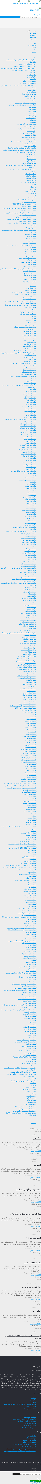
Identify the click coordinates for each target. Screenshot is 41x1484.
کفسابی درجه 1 (31, 945)
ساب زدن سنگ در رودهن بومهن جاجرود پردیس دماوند (19, 208)
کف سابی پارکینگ (30, 727)
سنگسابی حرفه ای (30, 516)
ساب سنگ (33, 286)
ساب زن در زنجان (30, 228)
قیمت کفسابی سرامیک (29, 701)
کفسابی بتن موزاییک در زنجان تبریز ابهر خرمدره (21, 865)
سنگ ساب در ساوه (30, 383)
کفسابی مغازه (32, 1033)
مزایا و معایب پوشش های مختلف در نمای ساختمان (20, 1068)
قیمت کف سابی (31, 682)
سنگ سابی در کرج (30, 430)
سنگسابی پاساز (31, 501)
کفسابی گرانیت (31, 1022)
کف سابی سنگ (31, 777)
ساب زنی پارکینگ (31, 238)
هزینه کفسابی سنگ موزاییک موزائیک (24, 1111)
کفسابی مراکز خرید (30, 1029)
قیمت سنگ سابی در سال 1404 (26, 676)
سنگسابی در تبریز (30, 523)
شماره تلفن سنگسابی (29, 639)
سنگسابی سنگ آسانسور (28, 561)
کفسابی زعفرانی (31, 962)
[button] (36, 1483)
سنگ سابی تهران (31, 404)
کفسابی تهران (31, 893)
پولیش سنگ (32, 113)
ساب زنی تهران (31, 240)
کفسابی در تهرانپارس (29, 923)
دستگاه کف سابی (31, 178)
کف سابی (33, 717)
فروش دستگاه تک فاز (29, 648)
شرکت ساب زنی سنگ (29, 622)
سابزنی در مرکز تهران (29, 344)
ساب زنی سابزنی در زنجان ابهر (26, 258)
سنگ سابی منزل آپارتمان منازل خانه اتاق (23, 471)
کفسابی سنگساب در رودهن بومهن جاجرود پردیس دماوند (18, 1009)
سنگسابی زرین (31, 546)
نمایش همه (32, 39)
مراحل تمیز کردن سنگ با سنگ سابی (25, 1214)
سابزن (34, 316)
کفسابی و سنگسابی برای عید (27, 1050)
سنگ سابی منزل (31, 469)
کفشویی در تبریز (31, 1061)
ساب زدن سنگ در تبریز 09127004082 (24, 204)
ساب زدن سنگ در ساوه (28, 210)
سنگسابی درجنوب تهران (28, 533)
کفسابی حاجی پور (30, 900)
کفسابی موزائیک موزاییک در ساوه (25, 1042)
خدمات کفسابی (31, 161)
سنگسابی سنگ (31, 559)
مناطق (34, 52)
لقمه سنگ (33, 1065)
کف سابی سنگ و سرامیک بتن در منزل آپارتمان (21, 788)
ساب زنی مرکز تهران (29, 281)
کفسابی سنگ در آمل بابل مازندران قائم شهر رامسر (20, 990)
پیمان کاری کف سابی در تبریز (27, 128)
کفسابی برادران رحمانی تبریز (27, 874)
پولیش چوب (32, 107)
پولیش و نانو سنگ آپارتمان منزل (26, 124)
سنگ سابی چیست (30, 408)
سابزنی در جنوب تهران (29, 331)
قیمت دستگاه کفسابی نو (28, 671)
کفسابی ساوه (32, 969)
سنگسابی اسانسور (30, 486)
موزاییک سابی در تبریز (29, 1076)
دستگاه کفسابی (31, 180)
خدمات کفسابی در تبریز (28, 163)
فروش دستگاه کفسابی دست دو (26, 661)
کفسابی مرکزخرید (30, 1031)
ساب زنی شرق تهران (29, 271)
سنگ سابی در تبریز (30, 415)
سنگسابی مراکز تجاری (29, 598)
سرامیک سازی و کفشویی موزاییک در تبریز (23, 376)
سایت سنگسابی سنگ (29, 370)
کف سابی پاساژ (31, 729)
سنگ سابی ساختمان (29, 436)
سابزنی (34, 318)
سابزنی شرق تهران (30, 348)
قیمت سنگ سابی (31, 673)
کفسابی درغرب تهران (29, 956)
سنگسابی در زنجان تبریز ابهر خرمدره (24, 527)
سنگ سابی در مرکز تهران (28, 432)
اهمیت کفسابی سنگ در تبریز (27, 83)
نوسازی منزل (32, 1093)
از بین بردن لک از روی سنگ (27, 64)
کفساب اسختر (31, 818)
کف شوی (33, 813)
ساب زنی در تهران (30, 249)
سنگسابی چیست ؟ (30, 514)
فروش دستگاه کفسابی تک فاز (27, 656)
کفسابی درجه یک (31, 947)
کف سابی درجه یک (30, 766)
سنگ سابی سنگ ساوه (29, 447)
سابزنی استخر (31, 322)
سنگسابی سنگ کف (30, 574)
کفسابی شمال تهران (29, 1014)
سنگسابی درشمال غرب (29, 542)
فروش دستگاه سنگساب (28, 650)
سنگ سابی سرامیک (30, 439)
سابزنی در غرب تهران (29, 340)
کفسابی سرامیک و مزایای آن (27, 977)
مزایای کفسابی (31, 1070)
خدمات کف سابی (31, 159)
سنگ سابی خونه (31, 413)
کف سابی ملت (31, 805)
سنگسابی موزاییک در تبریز (28, 613)
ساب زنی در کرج (31, 256)
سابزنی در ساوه (31, 333)
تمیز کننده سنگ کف (30, 144)
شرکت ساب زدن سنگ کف (28, 620)
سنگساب (33, 475)
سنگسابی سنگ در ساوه (28, 566)
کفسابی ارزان (32, 837)
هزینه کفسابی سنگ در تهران (27, 1109)
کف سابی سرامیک (30, 773)
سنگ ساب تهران (31, 380)
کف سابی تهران (31, 734)
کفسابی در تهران (31, 921)
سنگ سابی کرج (31, 458)
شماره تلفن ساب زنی (29, 635)
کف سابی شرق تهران (29, 790)
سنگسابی (33, 482)
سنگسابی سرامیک (30, 555)
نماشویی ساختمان (30, 1091)
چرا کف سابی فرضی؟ (31, 1287)
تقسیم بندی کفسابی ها (29, 1427)
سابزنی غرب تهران (30, 357)
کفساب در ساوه (31, 822)
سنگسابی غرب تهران (29, 592)
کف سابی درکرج (31, 768)
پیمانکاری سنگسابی (30, 135)
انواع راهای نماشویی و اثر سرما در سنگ (23, 70)
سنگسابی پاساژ (31, 503)
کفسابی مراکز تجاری (29, 1027)
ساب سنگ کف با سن (29, 296)
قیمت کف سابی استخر (29, 684)
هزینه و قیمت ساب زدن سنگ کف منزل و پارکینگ (21, 1113)
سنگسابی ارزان (31, 484)
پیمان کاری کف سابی (29, 126)
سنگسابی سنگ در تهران (28, 564)
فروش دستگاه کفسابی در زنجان (26, 658)
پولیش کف (33, 120)
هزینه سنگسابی (31, 1098)
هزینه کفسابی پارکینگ (29, 1104)
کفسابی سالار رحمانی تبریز (27, 966)
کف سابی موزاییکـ (30, 809)
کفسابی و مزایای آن (30, 1053)
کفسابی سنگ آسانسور (29, 986)
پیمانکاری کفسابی (30, 139)
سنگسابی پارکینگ (30, 499)
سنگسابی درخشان (30, 536)
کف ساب (33, 714)
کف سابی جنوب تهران (29, 736)
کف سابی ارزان (31, 719)
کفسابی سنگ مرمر (30, 1003)
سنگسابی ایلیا (32, 495)
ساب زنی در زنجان (30, 251)
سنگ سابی (32, 389)
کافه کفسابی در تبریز (29, 712)
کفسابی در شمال (31, 934)
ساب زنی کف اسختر (30, 279)
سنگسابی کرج (32, 594)
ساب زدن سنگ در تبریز (29, 202)
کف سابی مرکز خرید (29, 803)
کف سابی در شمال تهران (28, 755)
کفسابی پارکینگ (31, 878)
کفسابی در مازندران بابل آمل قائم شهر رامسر (21, 941)
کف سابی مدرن (31, 798)
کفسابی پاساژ (32, 885)
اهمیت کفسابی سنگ (29, 81)
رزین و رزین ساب (30, 191)
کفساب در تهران (31, 820)
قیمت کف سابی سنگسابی (28, 689)
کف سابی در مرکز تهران (28, 760)
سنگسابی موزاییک (30, 611)
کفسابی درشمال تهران (29, 953)
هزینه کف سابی (31, 1100)
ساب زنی (33, 232)
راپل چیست (32, 184)
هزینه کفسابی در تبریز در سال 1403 (25, 1106)
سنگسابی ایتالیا (31, 492)
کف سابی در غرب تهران (28, 757)
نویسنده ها (33, 37)
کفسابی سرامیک (31, 971)
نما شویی (33, 1083)
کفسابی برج (32, 876)
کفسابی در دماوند (30, 925)
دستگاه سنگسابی (31, 176)
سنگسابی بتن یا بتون (29, 497)
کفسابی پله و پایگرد (30, 889)
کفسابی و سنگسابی (30, 1048)
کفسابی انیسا (32, 850)
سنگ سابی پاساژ (31, 400)
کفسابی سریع (32, 979)
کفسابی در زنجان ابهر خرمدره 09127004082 (22, 930)
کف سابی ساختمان (30, 770)
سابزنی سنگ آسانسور (29, 346)
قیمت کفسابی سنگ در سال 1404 (25, 708)
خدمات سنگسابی (31, 156)
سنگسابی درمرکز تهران (29, 544)
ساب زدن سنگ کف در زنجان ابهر (25, 217)
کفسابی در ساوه (31, 932)
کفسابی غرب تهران (30, 1016)
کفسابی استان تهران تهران (27, 841)
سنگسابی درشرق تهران (28, 538)
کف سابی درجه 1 (31, 764)
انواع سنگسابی (31, 75)
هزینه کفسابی (32, 1102)
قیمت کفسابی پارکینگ (29, 695)
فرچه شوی (33, 645)
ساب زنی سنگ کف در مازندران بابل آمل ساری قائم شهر (18, 268)
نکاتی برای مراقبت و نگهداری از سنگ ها (23, 1081)
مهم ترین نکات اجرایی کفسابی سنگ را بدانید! (21, 1074)
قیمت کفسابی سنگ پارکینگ (27, 704)
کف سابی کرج (32, 796)
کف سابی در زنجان (30, 751)
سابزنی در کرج (31, 342)
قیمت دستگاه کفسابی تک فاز (27, 665)
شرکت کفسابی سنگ (29, 626)
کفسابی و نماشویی (30, 1055)
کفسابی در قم (31, 936)
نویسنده (33, 1123)
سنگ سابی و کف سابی (29, 473)
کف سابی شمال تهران (29, 792)
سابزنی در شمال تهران (29, 337)
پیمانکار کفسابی (31, 131)
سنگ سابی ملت (31, 467)
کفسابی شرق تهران (30, 1012)
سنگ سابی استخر (30, 396)
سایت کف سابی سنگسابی (28, 372)
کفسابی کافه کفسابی (29, 1018)
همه (35, 43)
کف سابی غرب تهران (29, 794)
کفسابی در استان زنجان (28, 915)
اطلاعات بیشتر (35, 1151)
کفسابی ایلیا (32, 854)
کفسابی (33, 47)
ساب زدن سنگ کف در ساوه (27, 221)
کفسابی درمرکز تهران (29, 958)
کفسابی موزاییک (31, 1044)
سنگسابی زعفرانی (30, 548)
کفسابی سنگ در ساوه (29, 992)
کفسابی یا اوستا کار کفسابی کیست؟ (24, 1057)
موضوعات (33, 33)
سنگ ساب (33, 378)
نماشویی (33, 1085)
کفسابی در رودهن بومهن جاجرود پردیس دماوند (21, 928)
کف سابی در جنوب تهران (28, 749)
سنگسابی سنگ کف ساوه (28, 577)
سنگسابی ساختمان (30, 551)
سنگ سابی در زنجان (30, 421)
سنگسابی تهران (31, 508)
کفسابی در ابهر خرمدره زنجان (26, 908)
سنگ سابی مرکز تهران (29, 462)
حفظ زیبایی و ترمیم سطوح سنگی (25, 152)
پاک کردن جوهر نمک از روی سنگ (25, 103)
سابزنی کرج (32, 359)
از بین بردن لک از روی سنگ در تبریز (25, 66)
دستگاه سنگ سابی (30, 174)
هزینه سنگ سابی (31, 1096)
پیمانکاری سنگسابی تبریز (28, 137)
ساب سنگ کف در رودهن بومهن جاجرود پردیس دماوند (19, 301)
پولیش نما (33, 122)
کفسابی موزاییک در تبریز (28, 1046)
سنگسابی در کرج (31, 529)
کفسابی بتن (32, 859)
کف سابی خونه (31, 742)
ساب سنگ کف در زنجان (28, 303)
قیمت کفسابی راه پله (29, 699)
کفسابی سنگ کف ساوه (29, 1001)
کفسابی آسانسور (31, 835)
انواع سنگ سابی (31, 72)
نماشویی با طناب (31, 1087)
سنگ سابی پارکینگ (30, 398)
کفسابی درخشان (31, 949)
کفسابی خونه (32, 904)
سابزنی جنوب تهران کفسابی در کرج (25, 327)
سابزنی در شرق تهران (29, 335)
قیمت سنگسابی (31, 680)
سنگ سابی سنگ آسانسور (28, 445)
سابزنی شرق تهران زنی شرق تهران (25, 350)
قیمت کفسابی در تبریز (29, 697)
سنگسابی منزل (31, 609)
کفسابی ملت (32, 1035)
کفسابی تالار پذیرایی (29, 891)
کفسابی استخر (31, 846)
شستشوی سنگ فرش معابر (27, 630)
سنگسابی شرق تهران (29, 587)
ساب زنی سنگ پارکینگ (29, 266)
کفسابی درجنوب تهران (29, 943)
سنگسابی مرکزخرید (30, 605)
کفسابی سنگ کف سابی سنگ (27, 999)
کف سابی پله (32, 732)
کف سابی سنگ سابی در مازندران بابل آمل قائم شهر (19, 783)
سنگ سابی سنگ (31, 443)
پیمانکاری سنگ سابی (29, 133)
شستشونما (32, 628)
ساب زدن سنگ (31, 197)
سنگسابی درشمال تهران (28, 540)
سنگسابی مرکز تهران (29, 602)
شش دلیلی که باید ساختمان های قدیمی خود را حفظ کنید (18, 633)
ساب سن (33, 284)
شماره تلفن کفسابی (30, 641)
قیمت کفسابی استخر (29, 693)
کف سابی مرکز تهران (29, 801)
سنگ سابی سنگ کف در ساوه (27, 449)
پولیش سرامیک (31, 111)
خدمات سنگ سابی (30, 154)
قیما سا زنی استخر (30, 663)
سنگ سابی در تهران (30, 417)
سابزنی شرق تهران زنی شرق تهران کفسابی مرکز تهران (18, 352)
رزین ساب (33, 187)
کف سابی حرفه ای (30, 740)
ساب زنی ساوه (31, 260)
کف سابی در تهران (30, 747)
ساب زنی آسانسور (30, 234)
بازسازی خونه (32, 90)
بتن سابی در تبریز (30, 92)
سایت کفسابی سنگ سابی (28, 374)
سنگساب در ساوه (30, 477)
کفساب (34, 816)
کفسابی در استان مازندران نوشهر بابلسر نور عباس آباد (19, 917)
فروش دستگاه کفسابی (29, 654)
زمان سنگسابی (31, 193)
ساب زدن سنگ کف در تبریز (27, 215)
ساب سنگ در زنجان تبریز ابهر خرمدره (24, 292)
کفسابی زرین (32, 960)
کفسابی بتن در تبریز (30, 861)
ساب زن (33, 225)
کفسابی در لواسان (30, 938)
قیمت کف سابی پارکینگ (28, 686)
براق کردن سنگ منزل (29, 96)
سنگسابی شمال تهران (29, 589)
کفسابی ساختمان (30, 964)
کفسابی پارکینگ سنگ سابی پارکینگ (25, 880)
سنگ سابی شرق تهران (29, 452)
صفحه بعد (38, 1355)
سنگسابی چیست (31, 512)
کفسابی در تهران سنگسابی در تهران (24, 1444)
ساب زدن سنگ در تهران (28, 206)
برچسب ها (33, 35)
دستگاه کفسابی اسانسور (28, 182)
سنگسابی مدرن (31, 596)
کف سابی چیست (31, 738)
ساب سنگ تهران (31, 288)
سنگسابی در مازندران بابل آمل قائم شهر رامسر (21, 531)
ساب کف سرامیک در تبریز (28, 312)
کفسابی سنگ (32, 981)
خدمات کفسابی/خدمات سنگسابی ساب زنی (22, 169)
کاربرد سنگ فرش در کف (28, 710)
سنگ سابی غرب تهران (29, 456)
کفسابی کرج (32, 1020)
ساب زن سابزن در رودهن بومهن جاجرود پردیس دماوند (19, 230)
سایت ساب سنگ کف (29, 368)
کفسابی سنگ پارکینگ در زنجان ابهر (25, 988)
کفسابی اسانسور (31, 839)
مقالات (34, 49)
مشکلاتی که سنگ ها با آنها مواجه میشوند (23, 1072)
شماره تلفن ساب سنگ (29, 637)
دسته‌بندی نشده (31, 45)
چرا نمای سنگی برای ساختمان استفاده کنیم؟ (22, 148)
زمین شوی (33, 195)
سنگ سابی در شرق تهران (28, 424)
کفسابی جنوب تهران (29, 895)
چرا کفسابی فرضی (30, 146)
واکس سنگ (32, 1115)
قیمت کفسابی (31, 691)
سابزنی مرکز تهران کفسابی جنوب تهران (23, 363)
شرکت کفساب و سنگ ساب (27, 624)
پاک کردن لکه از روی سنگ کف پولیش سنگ (22, 105)
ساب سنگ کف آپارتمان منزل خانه (25, 294)
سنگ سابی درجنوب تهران (28, 434)
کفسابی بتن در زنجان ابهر (28, 863)
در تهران (33, 172)
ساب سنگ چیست (30, 290)
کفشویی (33, 1059)
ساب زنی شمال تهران (29, 273)
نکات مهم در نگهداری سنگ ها (28, 1189)
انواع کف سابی (31, 77)
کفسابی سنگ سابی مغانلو (28, 994)
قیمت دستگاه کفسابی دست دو (26, 667)
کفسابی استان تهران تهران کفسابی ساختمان (22, 844)
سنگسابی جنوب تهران (29, 510)
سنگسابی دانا (32, 520)
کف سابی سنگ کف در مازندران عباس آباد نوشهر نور (19, 785)
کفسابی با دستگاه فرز (29, 857)
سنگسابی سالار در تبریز (29, 553)
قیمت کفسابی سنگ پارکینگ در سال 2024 (23, 706)
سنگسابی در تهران (30, 525)
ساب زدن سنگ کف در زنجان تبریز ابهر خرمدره (21, 219)
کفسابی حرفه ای (31, 902)
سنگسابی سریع (31, 557)
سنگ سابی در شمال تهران (28, 426)
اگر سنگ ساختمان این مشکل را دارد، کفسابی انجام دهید (18, 68)
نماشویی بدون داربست (29, 1089)
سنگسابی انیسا (31, 490)
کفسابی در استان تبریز (29, 910)
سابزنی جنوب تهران (30, 324)
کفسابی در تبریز (31, 919)
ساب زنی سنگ (31, 264)
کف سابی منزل (31, 807)
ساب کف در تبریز (31, 309)
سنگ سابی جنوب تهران (29, 406)
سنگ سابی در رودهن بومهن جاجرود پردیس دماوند (20, 419)
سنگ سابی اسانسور (30, 393)
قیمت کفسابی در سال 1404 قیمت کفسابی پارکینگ (20, 1451)
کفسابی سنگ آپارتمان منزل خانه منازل (24, 984)
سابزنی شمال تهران (30, 355)
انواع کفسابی (32, 79)
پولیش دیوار (32, 109)
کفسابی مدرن (32, 1025)
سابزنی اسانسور (31, 320)
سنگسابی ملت (31, 607)
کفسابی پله (32, 887)
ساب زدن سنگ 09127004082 (27, 200)
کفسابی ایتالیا (32, 852)
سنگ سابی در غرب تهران (28, 428)
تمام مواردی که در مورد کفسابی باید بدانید (23, 141)
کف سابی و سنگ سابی (29, 811)
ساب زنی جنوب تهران (29, 243)
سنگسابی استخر (31, 488)
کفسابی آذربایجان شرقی (28, 833)
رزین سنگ (33, 189)
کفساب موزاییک (31, 824)
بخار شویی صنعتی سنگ (29, 94)
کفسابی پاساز (32, 882)
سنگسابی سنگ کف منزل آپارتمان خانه (24, 579)
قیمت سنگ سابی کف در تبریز (27, 678)
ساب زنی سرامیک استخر (28, 262)
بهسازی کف (32, 100)
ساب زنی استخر (31, 236)
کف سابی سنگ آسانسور (28, 779)
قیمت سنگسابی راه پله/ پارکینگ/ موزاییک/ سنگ (21, 1449)
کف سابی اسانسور (30, 721)
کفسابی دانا (32, 906)
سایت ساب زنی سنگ (29, 365)
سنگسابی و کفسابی (30, 615)
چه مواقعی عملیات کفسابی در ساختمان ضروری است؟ (19, 150)
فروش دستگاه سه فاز (29, 652)
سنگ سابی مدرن (31, 460)
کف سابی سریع (31, 775)
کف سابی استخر (31, 723)
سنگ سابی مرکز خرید (29, 464)
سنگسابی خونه (31, 518)
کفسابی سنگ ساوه (30, 997)
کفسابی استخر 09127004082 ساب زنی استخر (21, 848)
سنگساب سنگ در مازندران (27, 480)
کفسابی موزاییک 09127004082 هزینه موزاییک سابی (20, 1404)
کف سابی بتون (31, 725)
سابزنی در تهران (31, 329)
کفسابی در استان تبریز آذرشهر (26, 913)
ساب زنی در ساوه (30, 253)
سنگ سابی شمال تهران (28, 454)
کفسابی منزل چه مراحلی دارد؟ (26, 1040)
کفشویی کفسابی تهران (29, 1063)
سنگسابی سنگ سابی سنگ (27, 572)
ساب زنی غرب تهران (29, 275)
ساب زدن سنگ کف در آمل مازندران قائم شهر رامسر (19, 212)
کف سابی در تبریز (30, 745)
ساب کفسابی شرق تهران (28, 314)
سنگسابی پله (32, 505)
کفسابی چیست (31, 897)
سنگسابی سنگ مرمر (29, 581)
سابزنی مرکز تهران (30, 361)
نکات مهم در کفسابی (29, 1078)
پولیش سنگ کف (31, 118)
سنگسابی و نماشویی (29, 617)
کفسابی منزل (32, 1037)
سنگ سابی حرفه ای (30, 411)
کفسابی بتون (32, 872)
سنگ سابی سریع (31, 441)
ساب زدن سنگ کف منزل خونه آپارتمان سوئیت (21, 223)
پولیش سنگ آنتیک (30, 116)
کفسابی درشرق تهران (29, 951)
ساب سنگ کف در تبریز (29, 299)
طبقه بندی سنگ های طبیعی (27, 643)
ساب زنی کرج (32, 277)
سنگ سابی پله (31, 402)
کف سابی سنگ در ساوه (28, 781)
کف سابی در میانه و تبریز (28, 762)
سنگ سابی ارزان (31, 391)
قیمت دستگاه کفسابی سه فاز (27, 669)
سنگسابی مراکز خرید (29, 600)
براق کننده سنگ (31, 98)
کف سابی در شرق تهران (28, 753)
